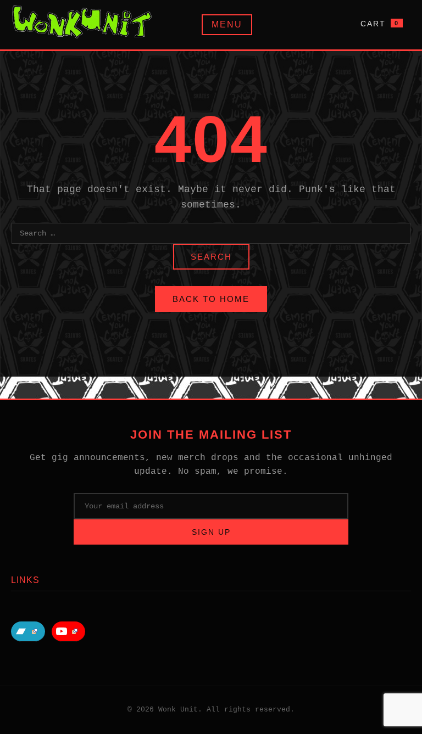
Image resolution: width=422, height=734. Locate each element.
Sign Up (211, 532)
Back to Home (211, 299)
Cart (379, 23)
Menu (227, 24)
